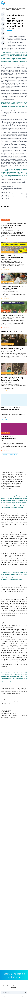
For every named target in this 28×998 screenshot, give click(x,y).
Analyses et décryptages (8, 251)
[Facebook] (11, 977)
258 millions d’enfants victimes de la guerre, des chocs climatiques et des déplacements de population (12, 378)
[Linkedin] (16, 977)
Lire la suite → (5, 239)
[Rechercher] (25, 992)
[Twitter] (8, 977)
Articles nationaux (10, 8)
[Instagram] (14, 977)
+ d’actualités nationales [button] (10, 454)
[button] (3, 14)
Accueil (3, 8)
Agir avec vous (5, 219)
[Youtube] (19, 977)
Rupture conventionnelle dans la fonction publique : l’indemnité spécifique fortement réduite (14, 225)
